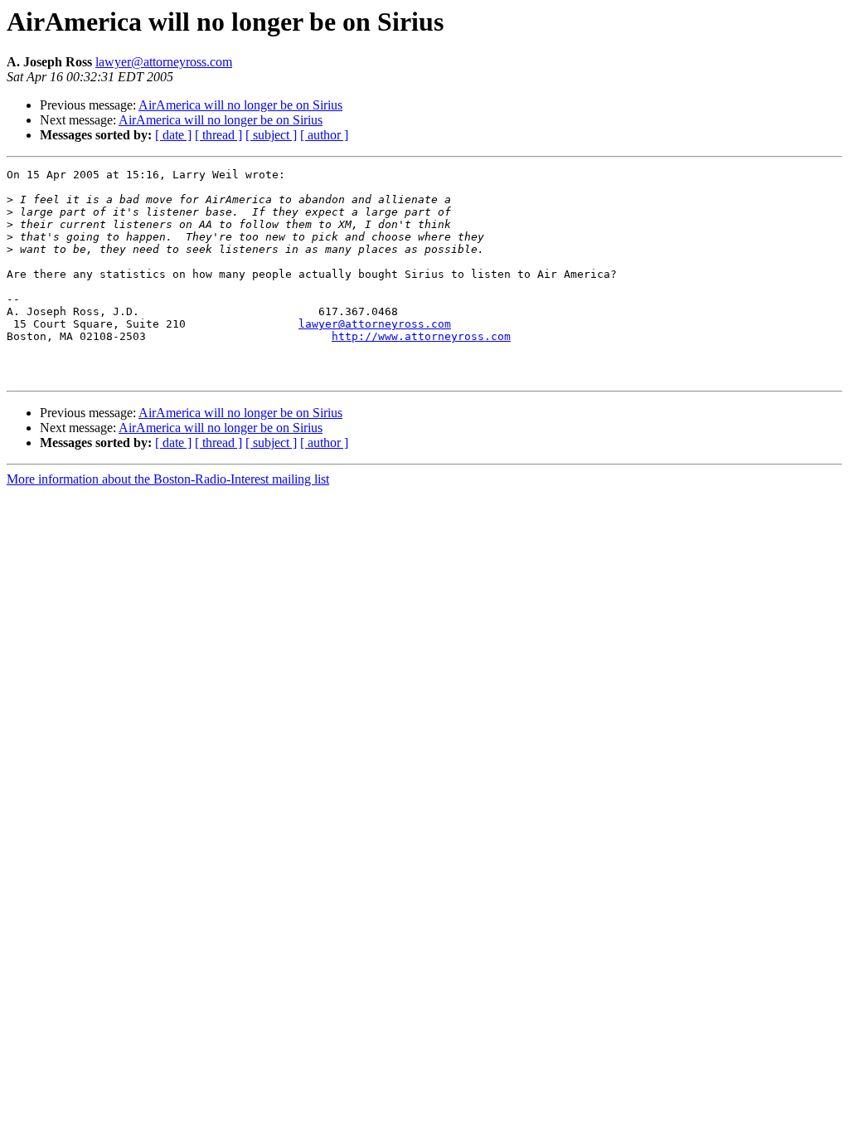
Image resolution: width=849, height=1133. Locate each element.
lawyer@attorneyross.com (163, 62)
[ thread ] (218, 135)
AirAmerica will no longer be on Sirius (240, 105)
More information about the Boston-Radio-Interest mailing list (168, 479)
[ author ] (324, 135)
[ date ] (173, 135)
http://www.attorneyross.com (421, 336)
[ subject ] (271, 135)
